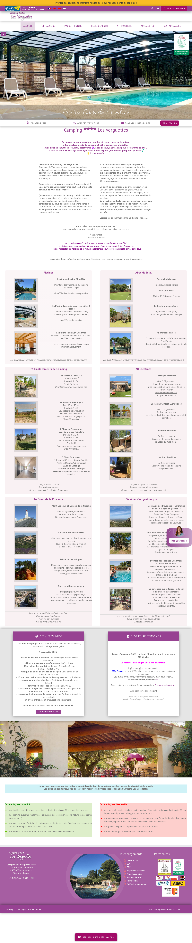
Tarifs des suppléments (137, 884)
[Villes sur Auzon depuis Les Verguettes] (25, 587)
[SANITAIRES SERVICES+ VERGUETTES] (25, 458)
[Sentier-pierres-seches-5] (120, 534)
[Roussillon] (25, 560)
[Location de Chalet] (120, 405)
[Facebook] (152, 8)
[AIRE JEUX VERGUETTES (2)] (120, 307)
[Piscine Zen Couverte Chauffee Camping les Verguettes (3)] (25, 307)
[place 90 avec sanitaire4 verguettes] (25, 430)
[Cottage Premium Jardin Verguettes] (120, 377)
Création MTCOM (172, 909)
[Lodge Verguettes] (120, 431)
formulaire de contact (165, 685)
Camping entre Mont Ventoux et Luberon (34, 8)
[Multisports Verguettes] (120, 280)
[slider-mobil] (25, 280)
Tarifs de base (133, 880)
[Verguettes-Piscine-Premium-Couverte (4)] (25, 334)
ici (157, 679)
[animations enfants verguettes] (120, 334)
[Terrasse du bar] (120, 590)
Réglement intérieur (136, 870)
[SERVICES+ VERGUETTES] (25, 403)
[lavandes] (25, 534)
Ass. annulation (134, 877)
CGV (128, 863)
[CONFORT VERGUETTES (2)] (25, 377)
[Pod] (120, 458)
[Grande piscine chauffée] (120, 562)
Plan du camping (134, 873)
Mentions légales (156, 909)
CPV (128, 867)
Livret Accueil (133, 860)
